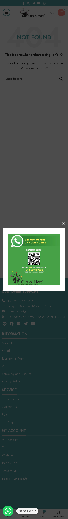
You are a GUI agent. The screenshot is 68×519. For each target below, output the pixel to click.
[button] (8, 511)
